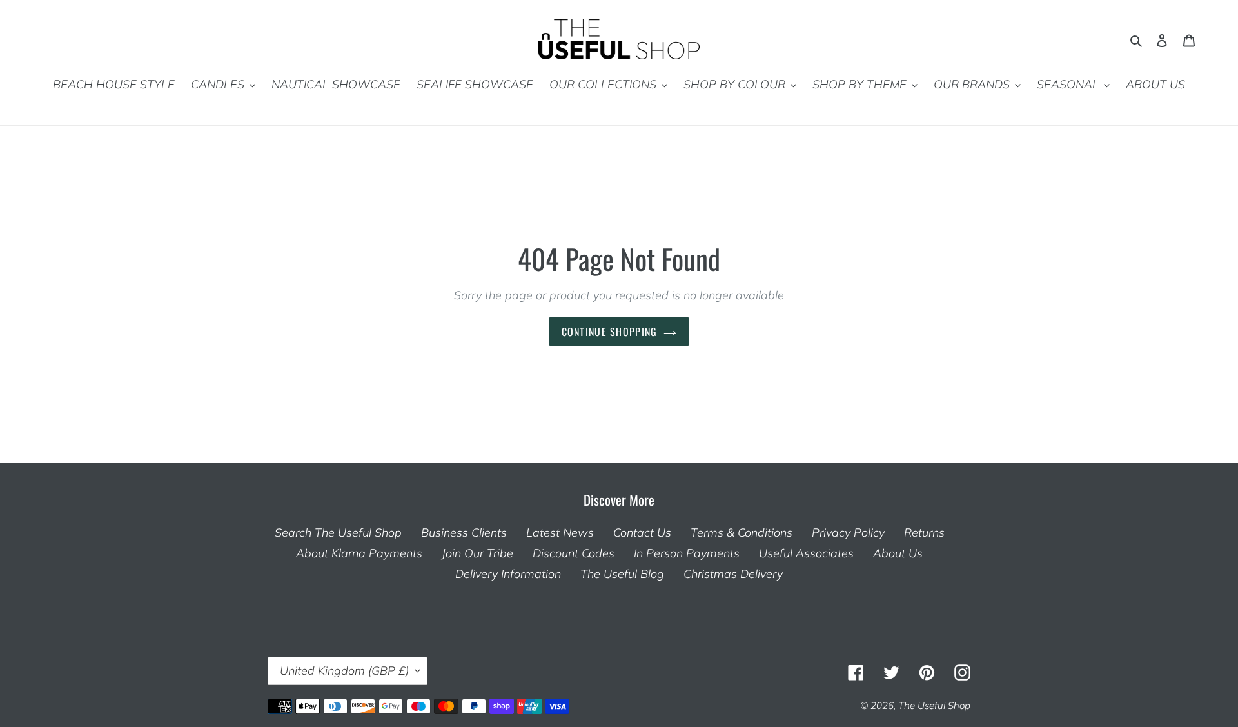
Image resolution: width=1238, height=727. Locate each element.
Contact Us (642, 532)
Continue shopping (610, 331)
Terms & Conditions (741, 532)
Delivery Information (508, 573)
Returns (924, 532)
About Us (898, 553)
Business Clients (464, 532)
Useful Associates (806, 553)
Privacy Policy (848, 532)
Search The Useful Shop (338, 532)
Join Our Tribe (477, 553)
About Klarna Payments (359, 553)
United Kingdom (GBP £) (344, 670)
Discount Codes (573, 553)
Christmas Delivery (733, 573)
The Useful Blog (622, 573)
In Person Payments (687, 553)
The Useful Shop (934, 705)
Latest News (560, 532)
